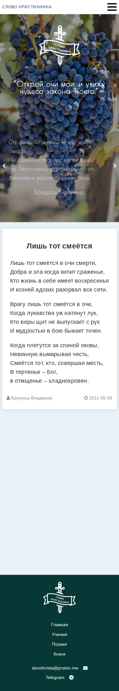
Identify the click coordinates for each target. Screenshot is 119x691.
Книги (59, 653)
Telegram (55, 677)
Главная (59, 624)
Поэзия (59, 644)
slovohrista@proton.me (55, 667)
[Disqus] (59, 488)
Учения (59, 634)
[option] (59, 169)
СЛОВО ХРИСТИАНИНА (27, 7)
